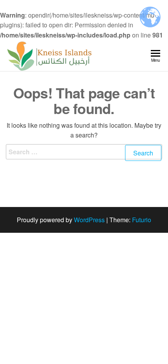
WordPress (89, 219)
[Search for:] (84, 157)
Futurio (141, 219)
